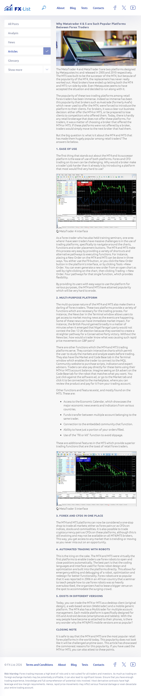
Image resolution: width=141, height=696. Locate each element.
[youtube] (133, 7)
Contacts (98, 8)
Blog (73, 8)
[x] (124, 7)
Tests (84, 8)
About (61, 8)
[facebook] (115, 7)
